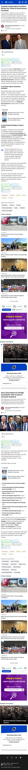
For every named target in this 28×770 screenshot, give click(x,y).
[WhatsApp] (20, 757)
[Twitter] (11, 757)
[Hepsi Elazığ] (9, 2)
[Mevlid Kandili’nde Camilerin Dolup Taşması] (14, 353)
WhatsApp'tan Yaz (7, 383)
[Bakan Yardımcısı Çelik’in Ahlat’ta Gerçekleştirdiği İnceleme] (14, 120)
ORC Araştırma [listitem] (5, 569)
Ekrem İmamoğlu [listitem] (15, 561)
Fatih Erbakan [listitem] (5, 564)
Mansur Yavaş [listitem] (22, 564)
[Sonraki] (14, 309)
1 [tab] (1, 344)
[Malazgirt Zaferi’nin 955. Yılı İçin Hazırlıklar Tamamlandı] (14, 114)
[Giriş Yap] (23, 2)
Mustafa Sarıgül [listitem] (16, 566)
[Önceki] (13, 309)
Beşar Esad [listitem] (4, 205)
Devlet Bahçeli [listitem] (5, 561)
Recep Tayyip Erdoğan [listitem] (7, 207)
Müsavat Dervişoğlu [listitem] (6, 566)
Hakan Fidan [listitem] (13, 564)
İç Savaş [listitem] (18, 205)
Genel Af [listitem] (12, 205)
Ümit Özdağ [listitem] (17, 572)
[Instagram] (16, 757)
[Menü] (2, 2)
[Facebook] (7, 757)
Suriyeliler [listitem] (22, 207)
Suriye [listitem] (16, 207)
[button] (19, 2)
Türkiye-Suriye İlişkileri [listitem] (7, 210)
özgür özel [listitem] (13, 569)
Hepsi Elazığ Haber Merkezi (12, 25)
